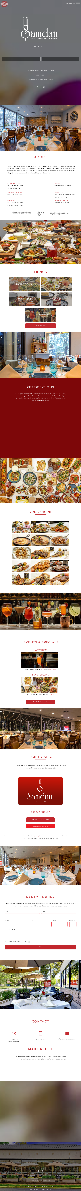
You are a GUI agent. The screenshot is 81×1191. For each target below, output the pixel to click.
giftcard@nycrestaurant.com (41, 836)
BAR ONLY (52, 669)
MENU (52, 694)
